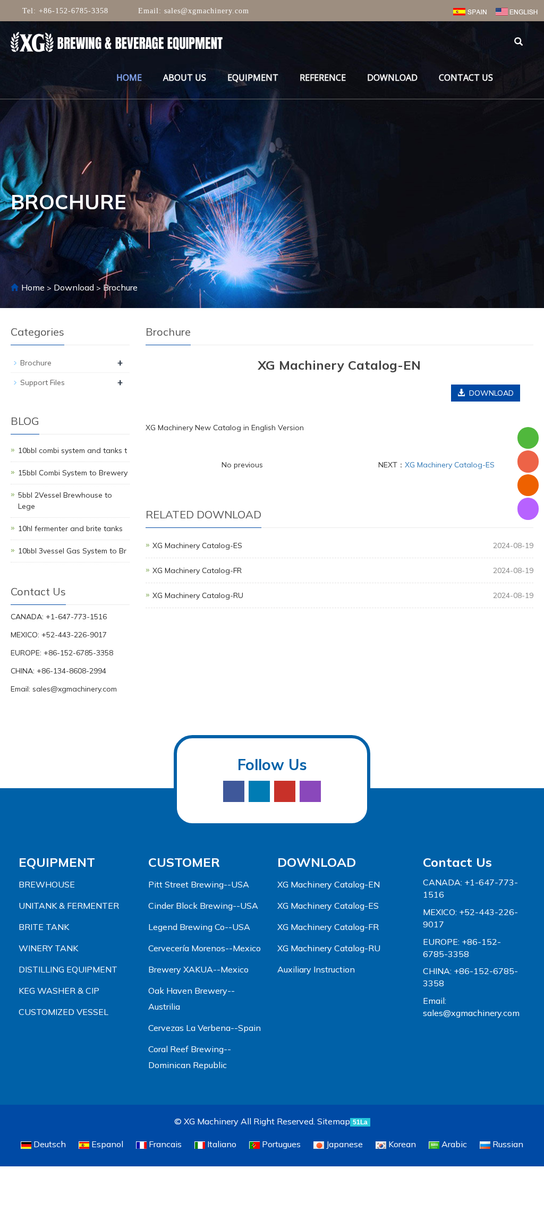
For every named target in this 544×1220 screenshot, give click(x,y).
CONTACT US (466, 77)
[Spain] (470, 10)
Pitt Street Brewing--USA (198, 884)
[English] (516, 10)
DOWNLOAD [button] (489, 393)
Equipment (252, 77)
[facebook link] (233, 791)
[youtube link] (284, 791)
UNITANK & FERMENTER (69, 905)
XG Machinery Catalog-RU (197, 595)
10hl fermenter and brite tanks (70, 528)
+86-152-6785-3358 (72, 11)
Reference (323, 77)
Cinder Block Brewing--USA (203, 905)
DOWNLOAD (316, 862)
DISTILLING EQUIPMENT (68, 969)
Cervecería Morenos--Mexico (204, 948)
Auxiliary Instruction (316, 969)
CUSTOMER (184, 862)
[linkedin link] (259, 791)
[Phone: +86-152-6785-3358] (528, 461)
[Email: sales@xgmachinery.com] (528, 485)
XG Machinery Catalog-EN (328, 884)
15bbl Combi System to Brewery (73, 472)
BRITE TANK (44, 927)
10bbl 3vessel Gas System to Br (72, 551)
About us (184, 77)
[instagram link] (310, 791)
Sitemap (333, 1121)
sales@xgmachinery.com (205, 11)
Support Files (42, 382)
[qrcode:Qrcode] (528, 508)
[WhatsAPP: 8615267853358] (528, 438)
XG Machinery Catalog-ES (450, 465)
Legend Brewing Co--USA (199, 927)
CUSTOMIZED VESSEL (63, 1011)
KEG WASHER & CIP (59, 990)
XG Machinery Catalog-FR (197, 570)
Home (129, 77)
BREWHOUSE (47, 884)
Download (392, 77)
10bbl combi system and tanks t (72, 450)
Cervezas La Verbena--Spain (204, 1027)
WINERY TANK (48, 948)
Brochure (119, 287)
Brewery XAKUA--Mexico (198, 969)
